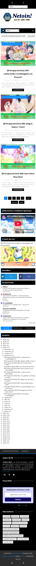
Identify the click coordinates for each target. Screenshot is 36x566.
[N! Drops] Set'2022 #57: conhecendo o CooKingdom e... (17, 358)
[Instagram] (5, 475)
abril (5, 405)
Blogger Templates (8, 556)
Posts (6, 328)
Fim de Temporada (11, 532)
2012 (4, 431)
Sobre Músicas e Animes (13, 535)
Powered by (13, 505)
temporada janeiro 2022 (12, 44)
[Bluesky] (15, 562)
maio (6, 403)
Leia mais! (6, 472)
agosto (7, 397)
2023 (5, 345)
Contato (25, 451)
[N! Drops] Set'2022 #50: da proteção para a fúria (18, 384)
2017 (4, 421)
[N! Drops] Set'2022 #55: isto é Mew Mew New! (18, 364)
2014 (4, 427)
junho (6, 401)
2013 (4, 429)
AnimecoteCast (10, 539)
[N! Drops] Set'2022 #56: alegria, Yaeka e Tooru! (19, 361)
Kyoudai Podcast (20, 523)
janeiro (6, 411)
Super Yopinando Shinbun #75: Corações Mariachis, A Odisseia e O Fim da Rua (16, 318)
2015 (4, 425)
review (23, 526)
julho (6, 399)
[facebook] (23, 2)
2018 (5, 419)
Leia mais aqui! (18, 90)
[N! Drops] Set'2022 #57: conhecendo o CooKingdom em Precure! (18, 74)
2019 (4, 417)
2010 (5, 435)
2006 (5, 443)
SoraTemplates (17, 553)
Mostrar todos (32, 322)
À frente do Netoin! (10, 451)
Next (14, 202)
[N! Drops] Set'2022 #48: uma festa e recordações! (16, 394)
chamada (24, 516)
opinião (15, 516)
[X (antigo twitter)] (19, 1)
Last (21, 202)
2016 (4, 423)
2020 (5, 415)
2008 (5, 439)
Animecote (7, 294)
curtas (6, 526)
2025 (4, 341)
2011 (4, 433)
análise (7, 516)
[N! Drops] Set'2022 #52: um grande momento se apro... (19, 376)
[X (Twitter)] (14, 475)
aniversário (23, 539)
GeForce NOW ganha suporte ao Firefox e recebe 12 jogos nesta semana (16, 289)
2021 (4, 413)
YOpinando (7, 316)
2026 (5, 340)
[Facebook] (9, 475)
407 (28, 198)
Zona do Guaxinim (9, 309)
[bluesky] (15, 1)
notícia (25, 519)
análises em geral (11, 529)
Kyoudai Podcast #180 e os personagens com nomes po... (19, 387)
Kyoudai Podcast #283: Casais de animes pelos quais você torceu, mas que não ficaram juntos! (17, 297)
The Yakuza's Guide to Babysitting (15, 97)
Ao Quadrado (7, 303)
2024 (5, 343)
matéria (15, 526)
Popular (18, 328)
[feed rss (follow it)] (12, 2)
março (6, 407)
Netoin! (22, 556)
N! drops (16, 519)
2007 (5, 441)
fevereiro (7, 409)
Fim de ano (8, 542)
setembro (7, 355)
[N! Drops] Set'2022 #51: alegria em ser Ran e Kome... (19, 380)
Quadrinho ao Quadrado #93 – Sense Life (16, 304)
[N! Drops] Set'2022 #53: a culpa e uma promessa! (17, 373)
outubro (7, 353)
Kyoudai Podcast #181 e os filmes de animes (19, 367)
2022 (5, 347)
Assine (18, 499)
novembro (8, 351)
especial (7, 523)
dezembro (8, 349)
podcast (7, 519)
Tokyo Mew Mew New (11, 147)
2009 (5, 437)
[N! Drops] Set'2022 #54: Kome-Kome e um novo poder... (18, 369)
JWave (5, 287)
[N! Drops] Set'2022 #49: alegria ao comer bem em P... (18, 391)
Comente (29, 328)
